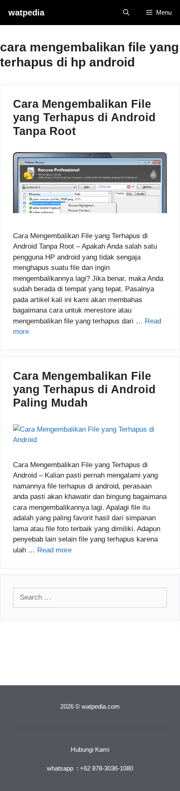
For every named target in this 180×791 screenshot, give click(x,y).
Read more (54, 550)
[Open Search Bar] (126, 12)
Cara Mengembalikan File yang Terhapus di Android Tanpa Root (84, 117)
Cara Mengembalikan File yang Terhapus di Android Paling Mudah (84, 389)
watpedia (26, 12)
